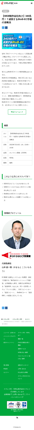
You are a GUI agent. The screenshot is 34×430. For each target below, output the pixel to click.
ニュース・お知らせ (9, 332)
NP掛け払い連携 (23, 352)
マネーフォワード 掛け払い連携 (24, 357)
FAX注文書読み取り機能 (24, 344)
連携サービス (22, 349)
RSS (17, 417)
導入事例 (6, 365)
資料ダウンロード (23, 365)
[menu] (31, 3)
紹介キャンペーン (9, 342)
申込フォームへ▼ (17, 112)
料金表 (6, 368)
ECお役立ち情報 (23, 372)
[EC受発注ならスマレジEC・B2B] (17, 3)
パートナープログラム (9, 337)
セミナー (6, 372)
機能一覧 (20, 339)
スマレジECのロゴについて (24, 377)
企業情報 (7, 394)
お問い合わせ (22, 368)
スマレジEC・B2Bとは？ (24, 334)
